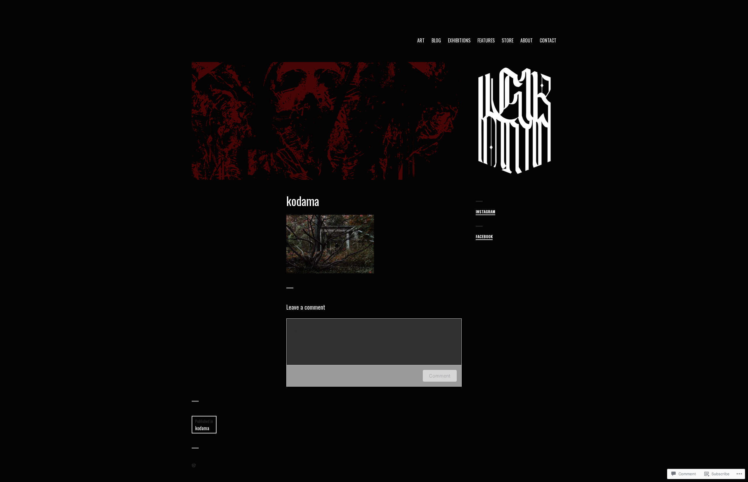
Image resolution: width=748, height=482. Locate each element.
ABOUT (526, 40)
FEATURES (486, 40)
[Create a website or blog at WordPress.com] (194, 465)
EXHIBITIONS (459, 40)
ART (421, 40)
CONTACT (548, 40)
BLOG (436, 40)
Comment (440, 376)
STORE (507, 40)
